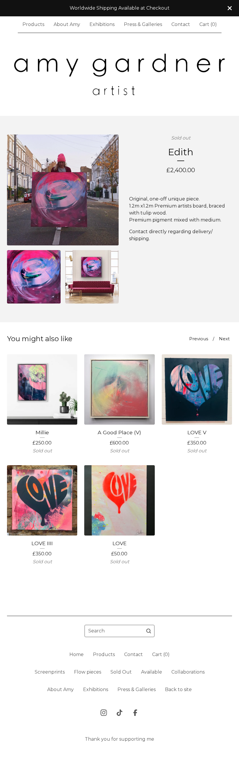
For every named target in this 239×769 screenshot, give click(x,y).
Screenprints (50, 672)
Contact (180, 24)
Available (151, 672)
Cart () (208, 24)
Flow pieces (87, 672)
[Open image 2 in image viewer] (34, 277)
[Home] (119, 74)
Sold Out (121, 672)
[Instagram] (104, 712)
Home (76, 654)
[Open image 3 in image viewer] (92, 277)
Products (33, 24)
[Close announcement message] (229, 8)
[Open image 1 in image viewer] (63, 190)
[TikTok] (119, 712)
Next (224, 338)
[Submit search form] (148, 630)
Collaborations (188, 672)
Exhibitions (102, 24)
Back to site (178, 689)
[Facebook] (135, 712)
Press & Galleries (143, 24)
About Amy (67, 24)
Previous (198, 338)
